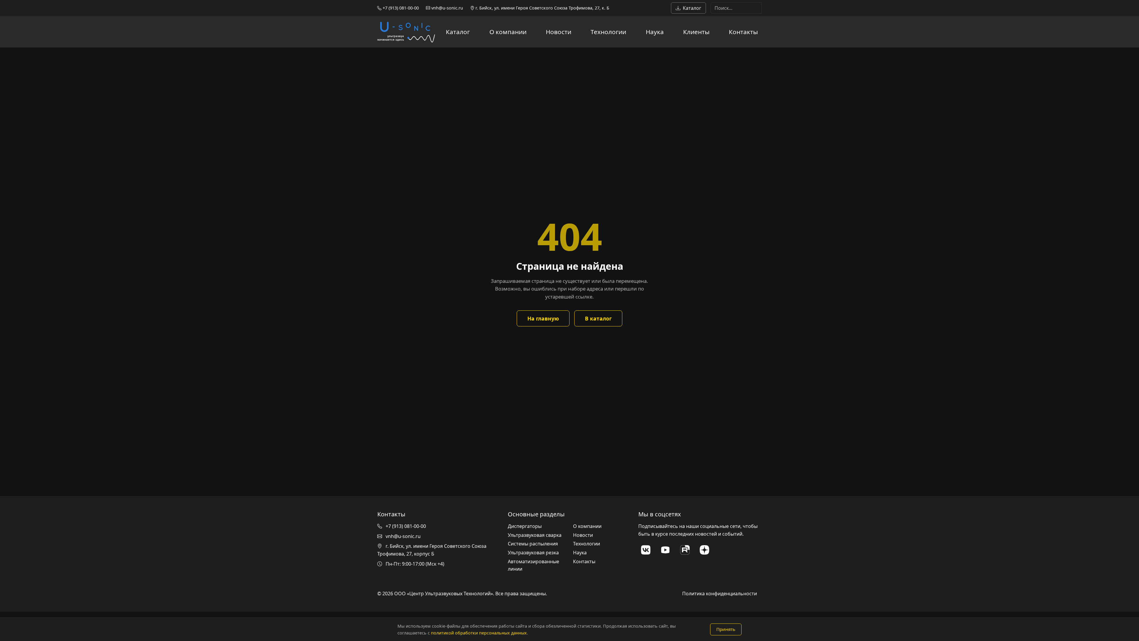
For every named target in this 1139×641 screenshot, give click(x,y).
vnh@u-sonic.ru (446, 8)
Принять (725, 629)
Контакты (743, 32)
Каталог (692, 8)
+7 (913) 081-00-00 (400, 8)
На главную (543, 318)
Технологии (608, 32)
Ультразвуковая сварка (534, 535)
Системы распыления (533, 543)
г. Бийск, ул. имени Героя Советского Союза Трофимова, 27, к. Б (541, 8)
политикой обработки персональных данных (479, 633)
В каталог (598, 318)
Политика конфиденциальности (719, 593)
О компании (507, 32)
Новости (558, 32)
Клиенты (696, 32)
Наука (655, 32)
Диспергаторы (525, 526)
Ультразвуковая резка (533, 552)
